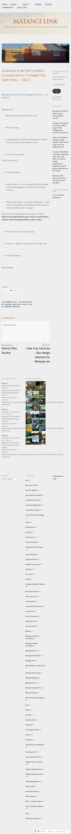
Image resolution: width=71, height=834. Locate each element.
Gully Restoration (31, 559)
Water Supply (30, 796)
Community (7, 8)
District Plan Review (9, 349)
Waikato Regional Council (34, 774)
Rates (27, 710)
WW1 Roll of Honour (32, 818)
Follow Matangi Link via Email (60, 72)
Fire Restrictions (31, 542)
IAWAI (27, 579)
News (13, 4)
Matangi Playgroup (31, 678)
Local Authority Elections (34, 606)
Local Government (31, 616)
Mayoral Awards (31, 693)
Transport (28, 740)
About (26, 4)
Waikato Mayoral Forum (33, 769)
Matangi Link (35, 22)
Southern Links (30, 720)
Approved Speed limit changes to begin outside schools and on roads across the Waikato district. (61, 142)
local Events (29, 611)
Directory (22, 8)
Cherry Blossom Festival (33, 495)
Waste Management (32, 781)
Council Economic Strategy (34, 515)
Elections (28, 532)
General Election (31, 554)
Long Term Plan (30, 621)
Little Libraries (30, 601)
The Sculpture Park (31, 730)
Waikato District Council (33, 762)
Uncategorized (30, 752)
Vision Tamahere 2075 (33, 757)
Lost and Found (30, 626)
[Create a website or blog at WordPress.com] (35, 831)
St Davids (28, 725)
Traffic (27, 735)
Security (28, 715)
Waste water (29, 786)
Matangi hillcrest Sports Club (35, 665)
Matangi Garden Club (32, 656)
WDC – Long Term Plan (33, 801)
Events (38, 4)
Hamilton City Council (32, 564)
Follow (57, 91)
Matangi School (30, 683)
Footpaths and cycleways (34, 547)
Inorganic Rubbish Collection (35, 584)
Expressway (29, 537)
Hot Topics (29, 574)
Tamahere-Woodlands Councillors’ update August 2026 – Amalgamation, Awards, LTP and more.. (61, 127)
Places (48, 4)
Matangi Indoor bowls (33, 673)
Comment (44, 338)
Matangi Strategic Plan (33, 688)
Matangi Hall (29, 661)
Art (26, 480)
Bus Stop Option (31, 490)
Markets (28, 631)
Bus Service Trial (31, 485)
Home (4, 4)
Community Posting (32, 510)
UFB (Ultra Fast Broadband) (34, 745)
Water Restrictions (31, 791)
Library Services (30, 596)
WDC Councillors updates (34, 806)
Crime (27, 522)
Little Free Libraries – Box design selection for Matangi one (38, 354)
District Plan (26, 304)
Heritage (28, 569)
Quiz (26, 705)
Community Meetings (12, 304)
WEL (27, 813)
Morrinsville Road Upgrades (35, 698)
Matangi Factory (31, 651)
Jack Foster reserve (31, 591)
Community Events (31, 500)
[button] (30, 386)
